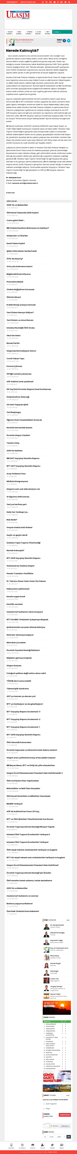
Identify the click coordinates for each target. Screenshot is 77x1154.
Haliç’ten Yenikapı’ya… (18, 513)
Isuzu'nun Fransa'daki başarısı (31, 2)
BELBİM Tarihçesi (15, 805)
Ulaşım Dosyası (14, 666)
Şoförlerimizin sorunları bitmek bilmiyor (26, 628)
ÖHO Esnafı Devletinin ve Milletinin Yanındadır (29, 797)
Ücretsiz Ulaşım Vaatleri (18, 436)
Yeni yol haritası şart (17, 505)
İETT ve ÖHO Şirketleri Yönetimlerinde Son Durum (30, 820)
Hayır (48, 1108)
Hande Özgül (55, 963)
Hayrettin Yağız (56, 940)
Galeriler (32, 1148)
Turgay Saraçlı (56, 986)
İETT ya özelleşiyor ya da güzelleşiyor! (25, 705)
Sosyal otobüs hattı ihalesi (19, 528)
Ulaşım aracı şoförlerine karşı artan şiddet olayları (31, 758)
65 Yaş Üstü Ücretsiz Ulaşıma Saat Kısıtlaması (29, 390)
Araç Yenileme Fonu (16, 474)
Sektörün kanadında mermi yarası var (58, 997)
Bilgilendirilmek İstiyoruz (19, 275)
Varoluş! (52, 935)
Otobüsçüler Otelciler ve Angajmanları (57, 989)
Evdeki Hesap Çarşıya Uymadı (21, 306)
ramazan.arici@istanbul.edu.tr (25, 183)
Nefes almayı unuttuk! (56, 942)
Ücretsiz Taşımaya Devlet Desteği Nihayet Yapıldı (30, 828)
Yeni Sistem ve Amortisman (20, 321)
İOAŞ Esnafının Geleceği (18, 398)
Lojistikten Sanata (55, 958)
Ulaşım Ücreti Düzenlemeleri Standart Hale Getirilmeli (32, 866)
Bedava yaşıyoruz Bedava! (20, 904)
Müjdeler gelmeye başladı (19, 659)
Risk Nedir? (12, 520)
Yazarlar (42, 1148)
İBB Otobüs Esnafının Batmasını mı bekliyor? (28, 229)
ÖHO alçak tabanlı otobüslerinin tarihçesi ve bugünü (32, 851)
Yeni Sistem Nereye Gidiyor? (20, 313)
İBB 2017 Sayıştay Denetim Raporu (23, 459)
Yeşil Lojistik (53, 973)
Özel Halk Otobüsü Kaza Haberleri (23, 912)
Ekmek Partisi (13, 344)
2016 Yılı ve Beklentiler (17, 889)
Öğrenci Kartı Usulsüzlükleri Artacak (24, 421)
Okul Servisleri (13, 336)
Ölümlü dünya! (14, 298)
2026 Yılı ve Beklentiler (17, 206)
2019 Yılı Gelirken (15, 451)
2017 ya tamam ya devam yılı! (21, 697)
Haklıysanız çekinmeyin (18, 590)
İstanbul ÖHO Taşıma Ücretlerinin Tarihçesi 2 (28, 835)
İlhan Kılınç (54, 956)
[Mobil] (42, 1)
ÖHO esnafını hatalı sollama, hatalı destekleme (29, 881)
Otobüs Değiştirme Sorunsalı (20, 290)
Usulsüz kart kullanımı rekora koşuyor (25, 613)
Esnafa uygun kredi (16, 597)
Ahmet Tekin (55, 994)
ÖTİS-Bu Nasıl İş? (15, 259)
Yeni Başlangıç (14, 413)
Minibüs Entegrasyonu (17, 482)
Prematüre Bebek (15, 283)
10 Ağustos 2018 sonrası (18, 497)
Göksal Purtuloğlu (57, 933)
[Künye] (65, 1)
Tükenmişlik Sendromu (18, 689)
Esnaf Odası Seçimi (16, 244)
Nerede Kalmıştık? (15, 551)
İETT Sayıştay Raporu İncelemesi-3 (23, 712)
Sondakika (22, 1148)
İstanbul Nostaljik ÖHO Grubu (21, 329)
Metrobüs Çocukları (16, 643)
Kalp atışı (53, 965)
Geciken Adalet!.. (55, 927)
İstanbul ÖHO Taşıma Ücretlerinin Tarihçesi (27, 843)
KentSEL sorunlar (15, 605)
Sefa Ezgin (54, 971)
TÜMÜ (67, 920)
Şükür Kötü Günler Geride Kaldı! (22, 252)
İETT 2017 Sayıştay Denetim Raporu (23, 467)
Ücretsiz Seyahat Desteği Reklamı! (23, 651)
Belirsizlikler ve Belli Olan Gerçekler (23, 789)
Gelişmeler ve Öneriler (17, 236)
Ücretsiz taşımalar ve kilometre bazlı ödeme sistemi (32, 751)
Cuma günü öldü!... (16, 221)
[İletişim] (50, 1)
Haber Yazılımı (52, 1152)
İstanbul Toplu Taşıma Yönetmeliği (23, 544)
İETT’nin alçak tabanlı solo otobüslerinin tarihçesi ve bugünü (36, 858)
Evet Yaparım (51, 1104)
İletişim (62, 1148)
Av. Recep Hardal (57, 925)
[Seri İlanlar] (58, 1)
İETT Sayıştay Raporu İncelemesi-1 (23, 728)
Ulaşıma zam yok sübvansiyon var (23, 490)
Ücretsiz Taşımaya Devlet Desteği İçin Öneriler (29, 874)
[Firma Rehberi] (54, 1)
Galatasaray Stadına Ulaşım (20, 567)
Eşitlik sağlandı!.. (55, 981)
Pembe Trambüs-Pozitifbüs (20, 574)
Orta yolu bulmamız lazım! (19, 267)
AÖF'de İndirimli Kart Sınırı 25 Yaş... (23, 812)
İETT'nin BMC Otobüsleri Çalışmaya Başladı (27, 620)
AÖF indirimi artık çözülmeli (20, 382)
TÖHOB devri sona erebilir (19, 682)
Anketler (52, 1148)
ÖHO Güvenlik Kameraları (19, 743)
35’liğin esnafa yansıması (19, 375)
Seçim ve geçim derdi (17, 536)
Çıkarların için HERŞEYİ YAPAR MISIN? (55, 1100)
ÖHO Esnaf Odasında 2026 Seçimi (22, 213)
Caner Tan (54, 979)
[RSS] (69, 1)
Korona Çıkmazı (14, 367)
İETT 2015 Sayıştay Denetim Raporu (23, 735)
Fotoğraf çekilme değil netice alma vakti (26, 674)
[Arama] (46, 1)
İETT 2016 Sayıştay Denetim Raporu (23, 559)
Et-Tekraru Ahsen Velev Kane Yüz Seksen (26, 582)
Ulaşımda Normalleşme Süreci (21, 352)
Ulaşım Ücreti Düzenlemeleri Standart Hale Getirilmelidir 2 (35, 774)
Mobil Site (11, 1148)
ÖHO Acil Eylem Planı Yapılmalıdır (23, 781)
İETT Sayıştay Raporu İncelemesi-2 (23, 720)
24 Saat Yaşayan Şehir (17, 405)
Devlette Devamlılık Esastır (19, 428)
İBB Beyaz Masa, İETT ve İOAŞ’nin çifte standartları (31, 766)
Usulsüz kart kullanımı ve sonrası (22, 897)
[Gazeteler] (61, 1)
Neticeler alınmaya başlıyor (20, 636)
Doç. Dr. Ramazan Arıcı (59, 948)
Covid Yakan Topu (15, 359)
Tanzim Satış (13, 444)
